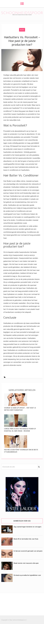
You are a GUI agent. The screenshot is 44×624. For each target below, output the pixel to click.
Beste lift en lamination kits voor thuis (26, 539)
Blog (22, 30)
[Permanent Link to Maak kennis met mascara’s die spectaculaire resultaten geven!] (7, 569)
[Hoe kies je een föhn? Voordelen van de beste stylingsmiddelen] (15, 447)
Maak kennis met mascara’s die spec (26, 563)
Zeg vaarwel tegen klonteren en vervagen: (28, 527)
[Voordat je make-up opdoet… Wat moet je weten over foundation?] (15, 405)
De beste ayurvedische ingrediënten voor (27, 575)
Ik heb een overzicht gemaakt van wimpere (28, 551)
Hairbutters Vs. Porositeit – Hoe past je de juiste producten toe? (22, 41)
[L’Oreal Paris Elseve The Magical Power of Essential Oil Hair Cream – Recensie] (15, 426)
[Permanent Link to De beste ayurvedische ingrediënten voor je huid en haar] (7, 581)
